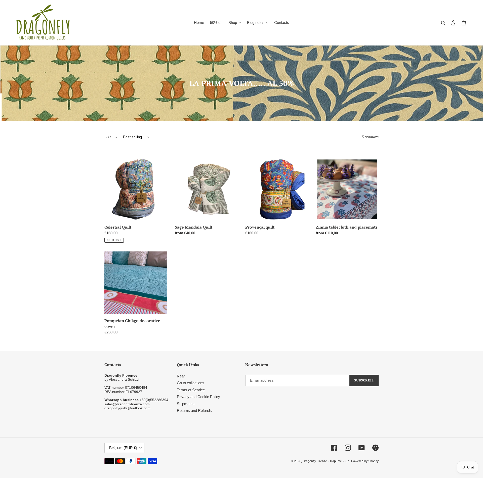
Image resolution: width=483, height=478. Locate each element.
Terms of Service (191, 390)
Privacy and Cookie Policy (198, 397)
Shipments (185, 404)
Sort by (110, 137)
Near (181, 376)
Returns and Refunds (194, 410)
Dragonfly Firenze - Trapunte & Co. (326, 461)
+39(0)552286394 (154, 400)
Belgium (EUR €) (123, 448)
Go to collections (190, 383)
